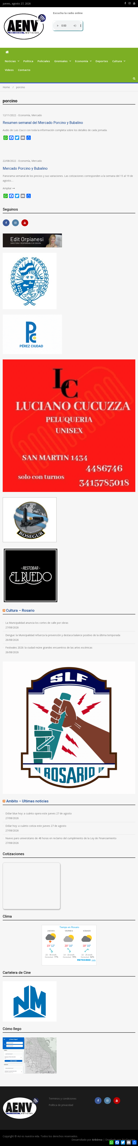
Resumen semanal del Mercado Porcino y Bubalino (43, 122)
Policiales (44, 61)
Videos (9, 70)
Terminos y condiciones (62, 1098)
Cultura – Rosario (20, 610)
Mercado (36, 115)
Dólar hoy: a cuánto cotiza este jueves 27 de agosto (35, 825)
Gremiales (61, 61)
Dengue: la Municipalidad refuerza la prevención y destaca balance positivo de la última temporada (62, 635)
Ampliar (7, 188)
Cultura (117, 61)
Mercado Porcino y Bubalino (25, 168)
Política (28, 61)
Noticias (10, 61)
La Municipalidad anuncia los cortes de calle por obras (36, 622)
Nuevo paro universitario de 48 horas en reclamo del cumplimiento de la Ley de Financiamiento (60, 838)
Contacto (24, 70)
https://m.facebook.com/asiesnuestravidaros (125, 3)
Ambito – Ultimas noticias (27, 801)
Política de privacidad (61, 1105)
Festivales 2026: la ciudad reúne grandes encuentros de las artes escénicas (48, 647)
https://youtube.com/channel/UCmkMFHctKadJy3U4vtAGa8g (134, 3)
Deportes (102, 61)
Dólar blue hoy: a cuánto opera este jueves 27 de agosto (38, 813)
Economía (81, 61)
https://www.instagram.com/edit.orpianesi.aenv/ (129, 3)
